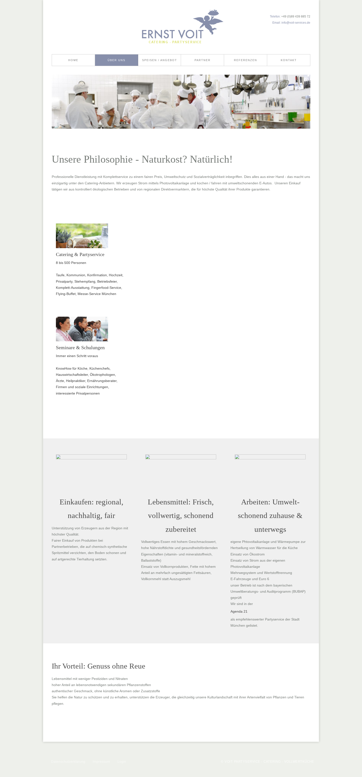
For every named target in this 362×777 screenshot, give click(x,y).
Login (121, 761)
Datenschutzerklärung (68, 761)
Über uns (116, 60)
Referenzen (245, 60)
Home (73, 60)
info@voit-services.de (295, 22)
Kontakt (289, 60)
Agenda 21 (238, 611)
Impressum (101, 761)
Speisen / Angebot (159, 60)
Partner (203, 60)
